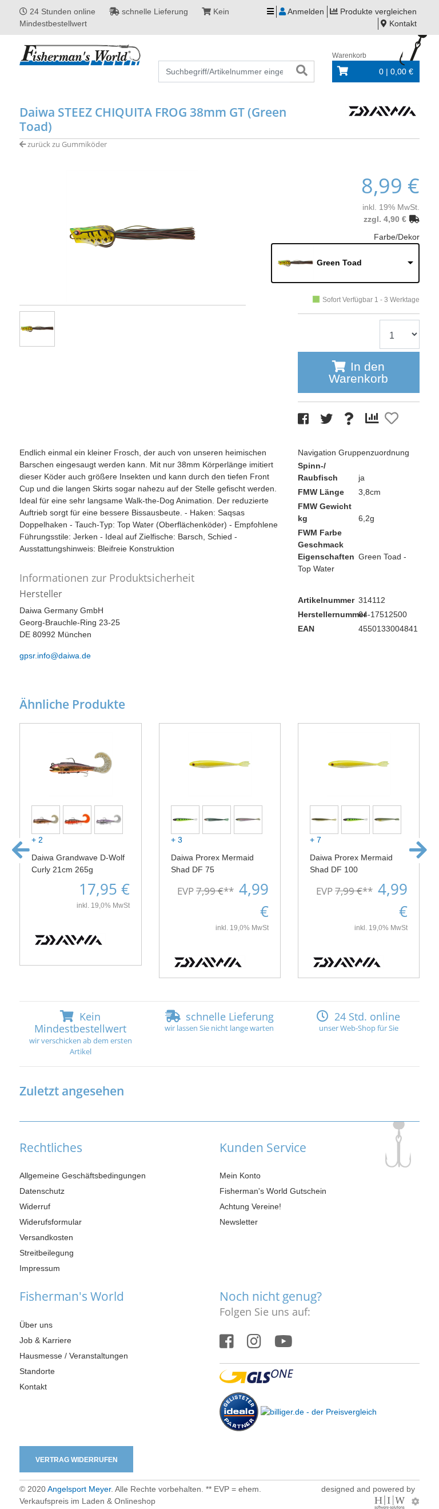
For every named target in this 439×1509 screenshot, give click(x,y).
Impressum (39, 1268)
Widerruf (34, 1206)
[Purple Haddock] (110, 818)
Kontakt (33, 1386)
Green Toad (339, 262)
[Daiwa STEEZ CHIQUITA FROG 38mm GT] (132, 235)
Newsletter (239, 1221)
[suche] (301, 71)
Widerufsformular (50, 1221)
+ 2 (37, 839)
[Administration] (416, 1501)
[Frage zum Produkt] (349, 419)
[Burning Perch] (186, 818)
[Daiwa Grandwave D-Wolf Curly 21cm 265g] (80, 763)
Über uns (36, 1324)
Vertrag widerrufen (76, 1460)
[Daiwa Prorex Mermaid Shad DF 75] (220, 763)
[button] (21, 850)
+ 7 (315, 839)
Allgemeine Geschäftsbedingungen (82, 1175)
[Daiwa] (382, 110)
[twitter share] (326, 419)
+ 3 (176, 839)
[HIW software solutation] (390, 1501)
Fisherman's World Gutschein (273, 1191)
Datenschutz (42, 1191)
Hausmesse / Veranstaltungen (73, 1355)
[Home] (80, 55)
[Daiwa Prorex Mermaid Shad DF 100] (359, 763)
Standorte (37, 1371)
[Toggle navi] (270, 12)
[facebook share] (303, 419)
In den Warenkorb (358, 372)
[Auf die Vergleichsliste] (373, 419)
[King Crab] (78, 818)
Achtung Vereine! (250, 1206)
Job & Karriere (45, 1340)
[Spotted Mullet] (249, 818)
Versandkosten (46, 1237)
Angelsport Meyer (79, 1489)
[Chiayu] (388, 818)
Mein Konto (240, 1175)
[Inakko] (218, 818)
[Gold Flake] (47, 818)
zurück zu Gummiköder (66, 144)
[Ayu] (325, 818)
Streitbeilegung (46, 1252)
